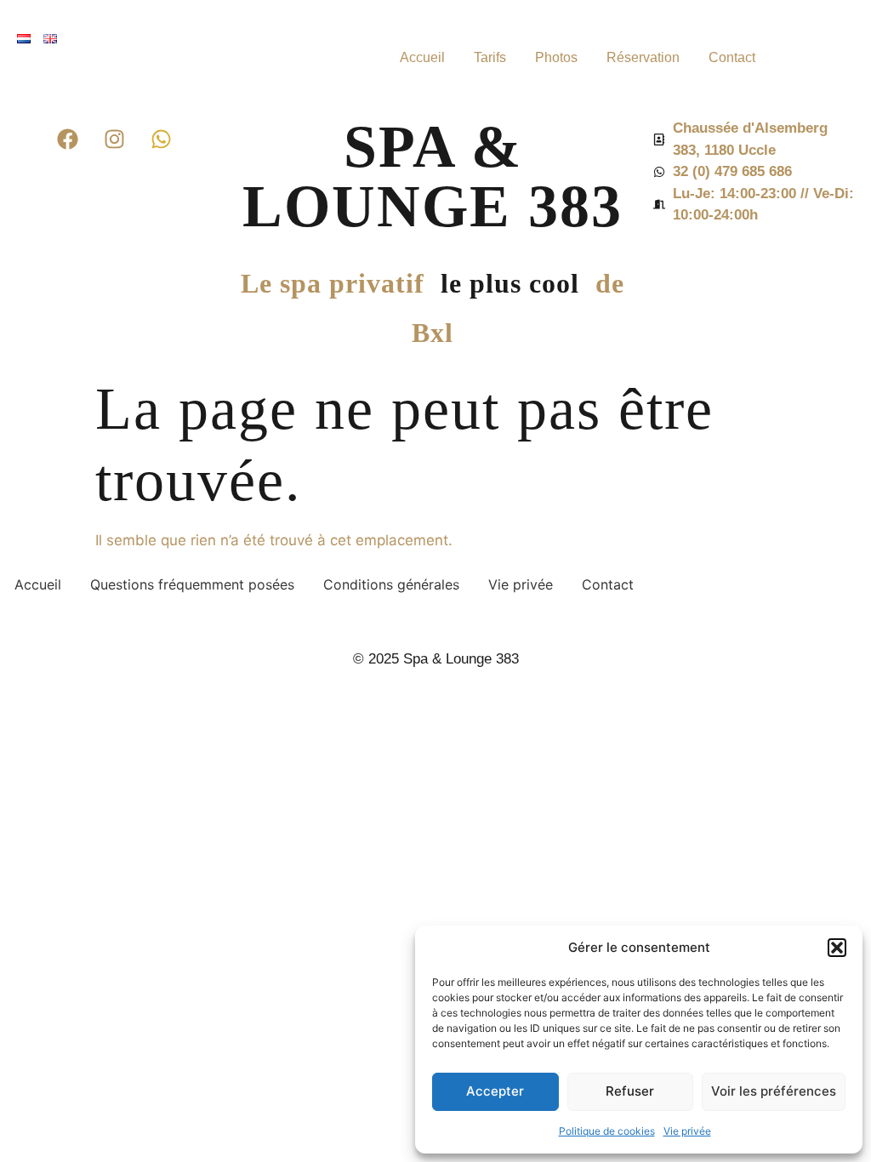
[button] (836, 947)
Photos (556, 57)
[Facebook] (68, 138)
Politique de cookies (607, 1131)
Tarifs (490, 57)
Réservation (643, 57)
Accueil (422, 57)
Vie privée (687, 1131)
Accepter (495, 1091)
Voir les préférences (773, 1091)
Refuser (630, 1091)
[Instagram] (115, 138)
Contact (732, 57)
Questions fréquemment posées (192, 584)
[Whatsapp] (161, 138)
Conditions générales (391, 584)
